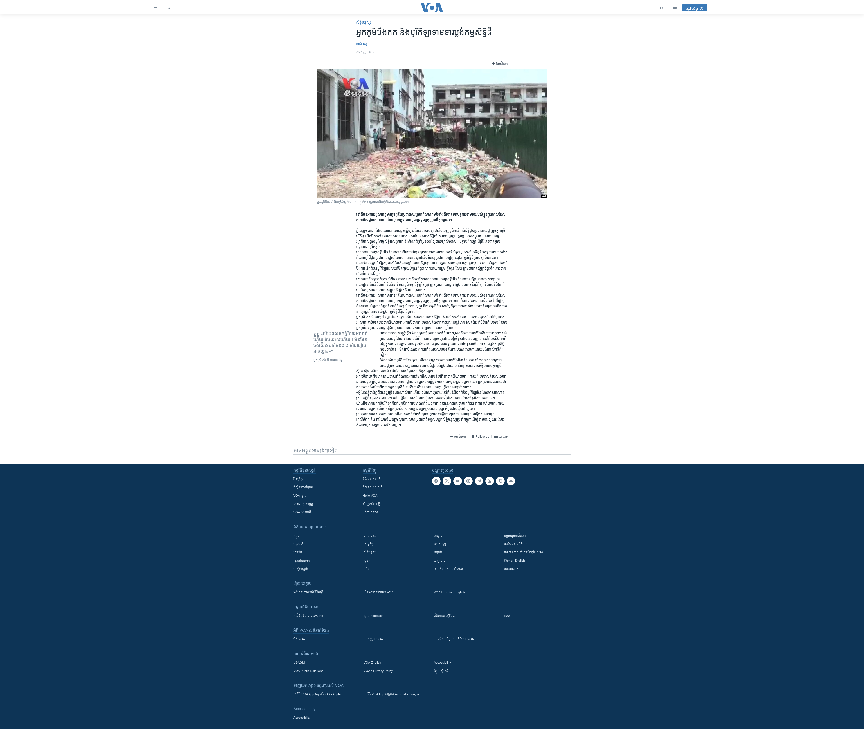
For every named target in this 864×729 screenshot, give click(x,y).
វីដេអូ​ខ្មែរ (298, 479)
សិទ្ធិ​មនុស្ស (363, 22)
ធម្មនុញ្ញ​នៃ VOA (373, 639)
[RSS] (489, 481)
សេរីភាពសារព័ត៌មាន (515, 544)
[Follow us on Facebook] (436, 481)
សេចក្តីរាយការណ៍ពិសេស (448, 569)
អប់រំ (366, 569)
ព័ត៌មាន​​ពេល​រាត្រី (372, 487)
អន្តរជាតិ (298, 544)
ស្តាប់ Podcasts (373, 615)
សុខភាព (369, 560)
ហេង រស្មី (361, 43)
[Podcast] (500, 481)
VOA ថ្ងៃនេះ (300, 495)
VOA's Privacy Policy (378, 671)
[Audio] (661, 7)
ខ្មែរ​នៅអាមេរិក (301, 560)
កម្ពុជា (296, 535)
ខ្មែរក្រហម (440, 560)
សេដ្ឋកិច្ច (369, 544)
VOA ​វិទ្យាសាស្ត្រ (303, 504)
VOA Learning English (449, 592)
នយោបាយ (370, 535)
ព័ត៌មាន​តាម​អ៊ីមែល (445, 615)
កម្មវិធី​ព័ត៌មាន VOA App (308, 615)
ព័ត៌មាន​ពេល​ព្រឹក (372, 479)
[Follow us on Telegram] (479, 481)
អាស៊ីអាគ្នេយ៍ (300, 569)
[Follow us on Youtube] (457, 481)
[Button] (500, 63)
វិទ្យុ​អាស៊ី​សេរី (441, 671)
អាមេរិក (297, 552)
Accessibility (442, 662)
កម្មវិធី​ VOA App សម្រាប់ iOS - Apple (317, 694)
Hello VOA (370, 495)
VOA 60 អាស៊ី (302, 512)
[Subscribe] (511, 481)
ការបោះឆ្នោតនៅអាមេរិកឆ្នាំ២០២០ (523, 552)
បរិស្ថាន (438, 535)
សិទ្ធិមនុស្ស (370, 552)
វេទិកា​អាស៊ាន (370, 512)
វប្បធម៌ (438, 552)
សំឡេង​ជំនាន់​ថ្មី (371, 504)
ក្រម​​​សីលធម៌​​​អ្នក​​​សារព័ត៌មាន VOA (454, 639)
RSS (507, 615)
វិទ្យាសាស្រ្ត (440, 544)
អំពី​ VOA (299, 639)
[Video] (675, 7)
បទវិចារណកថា (513, 569)
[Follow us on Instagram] (468, 481)
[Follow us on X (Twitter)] (447, 481)
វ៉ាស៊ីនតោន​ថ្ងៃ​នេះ (303, 487)
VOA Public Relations (308, 671)
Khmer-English (514, 560)
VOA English (372, 662)
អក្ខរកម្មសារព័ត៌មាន (515, 535)
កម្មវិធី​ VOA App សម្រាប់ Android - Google (391, 694)
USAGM (299, 662)
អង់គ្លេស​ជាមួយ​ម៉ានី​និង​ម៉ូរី (308, 592)
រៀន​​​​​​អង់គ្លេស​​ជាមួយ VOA (379, 592)
